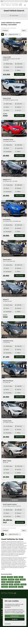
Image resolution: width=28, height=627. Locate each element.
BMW (3, 577)
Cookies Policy (19, 612)
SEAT (11, 584)
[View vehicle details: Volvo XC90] (14, 46)
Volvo (20, 587)
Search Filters (15, 15)
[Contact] (26, 1)
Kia (17, 579)
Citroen (10, 577)
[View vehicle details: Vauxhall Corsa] (14, 128)
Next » (24, 30)
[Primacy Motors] (2, 1)
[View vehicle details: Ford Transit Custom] (14, 489)
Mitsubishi (10, 582)
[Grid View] (2, 34)
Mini (3, 582)
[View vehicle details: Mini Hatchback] (14, 369)
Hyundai (11, 579)
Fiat (16, 577)
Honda (4, 579)
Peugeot (4, 584)
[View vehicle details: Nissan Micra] (14, 248)
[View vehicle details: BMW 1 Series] (14, 449)
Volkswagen (13, 587)
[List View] (5, 34)
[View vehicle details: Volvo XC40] (14, 87)
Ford (21, 577)
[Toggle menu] (25, 5)
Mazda (22, 579)
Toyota (23, 584)
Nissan (17, 582)
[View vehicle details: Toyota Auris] (14, 409)
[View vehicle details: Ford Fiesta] (14, 208)
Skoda (17, 584)
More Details (19, 74)
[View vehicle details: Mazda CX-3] (14, 168)
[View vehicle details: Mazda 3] (14, 288)
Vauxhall (4, 587)
